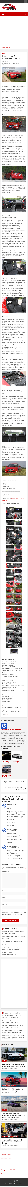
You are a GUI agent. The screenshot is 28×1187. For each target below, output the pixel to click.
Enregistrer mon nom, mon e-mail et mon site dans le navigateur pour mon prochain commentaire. (14, 914)
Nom (4, 890)
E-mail (4, 897)
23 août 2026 (5, 1145)
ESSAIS (8, 47)
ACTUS (4, 1060)
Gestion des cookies (6, 1174)
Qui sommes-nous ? (6, 1158)
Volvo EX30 (14, 1136)
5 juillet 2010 (5, 61)
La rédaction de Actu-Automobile (10, 63)
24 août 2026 (5, 1119)
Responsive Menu (25, 1)
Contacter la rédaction (7, 1166)
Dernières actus (8, 1045)
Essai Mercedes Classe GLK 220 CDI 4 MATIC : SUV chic (14, 788)
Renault (13, 1085)
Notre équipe (4, 1162)
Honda (6, 714)
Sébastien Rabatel (14, 1068)
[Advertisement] (14, 32)
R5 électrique (6, 1085)
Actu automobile (18, 1184)
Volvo (8, 1136)
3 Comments (5, 65)
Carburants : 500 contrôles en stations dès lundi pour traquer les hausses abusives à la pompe (13, 1037)
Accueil (3, 47)
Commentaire (6, 871)
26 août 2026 (5, 1068)
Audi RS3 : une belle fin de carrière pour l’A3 (14, 782)
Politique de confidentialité (8, 1170)
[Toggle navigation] (3, 14)
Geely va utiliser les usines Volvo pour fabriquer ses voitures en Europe (12, 1141)
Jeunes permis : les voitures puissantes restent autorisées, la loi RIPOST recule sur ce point (13, 943)
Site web (4, 904)
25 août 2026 (5, 1092)
